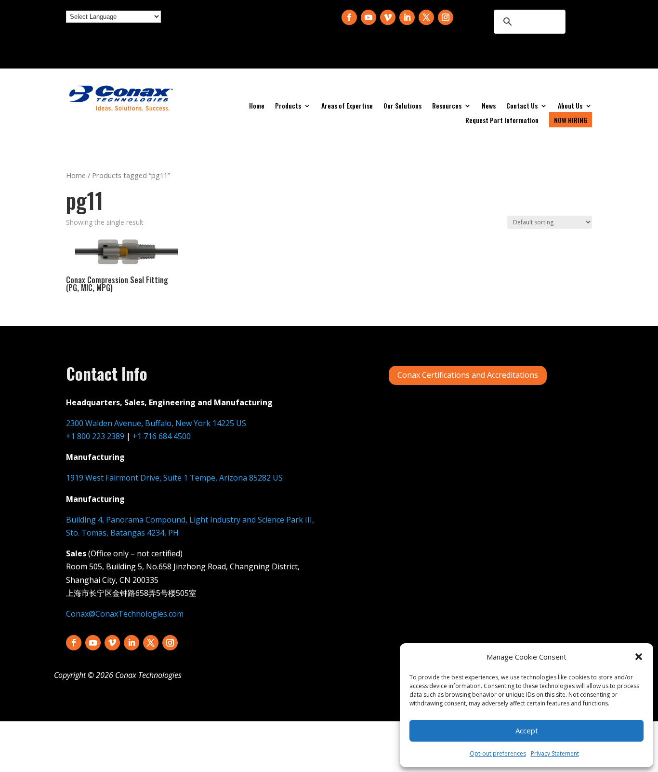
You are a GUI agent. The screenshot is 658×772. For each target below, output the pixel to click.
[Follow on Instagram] (445, 17)
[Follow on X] (426, 17)
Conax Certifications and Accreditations (467, 375)
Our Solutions (402, 106)
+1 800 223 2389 (95, 436)
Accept (526, 730)
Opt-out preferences (498, 753)
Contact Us (522, 106)
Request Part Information (502, 121)
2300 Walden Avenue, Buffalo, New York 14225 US (156, 423)
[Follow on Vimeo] (387, 17)
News (489, 106)
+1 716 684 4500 (161, 436)
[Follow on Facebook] (349, 17)
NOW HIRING (570, 120)
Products (288, 106)
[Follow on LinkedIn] (407, 17)
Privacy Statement (555, 753)
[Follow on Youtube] (368, 17)
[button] (639, 657)
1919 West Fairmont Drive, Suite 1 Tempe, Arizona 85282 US (174, 477)
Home (256, 106)
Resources (446, 106)
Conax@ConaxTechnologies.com (125, 613)
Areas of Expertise (347, 106)
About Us (570, 106)
